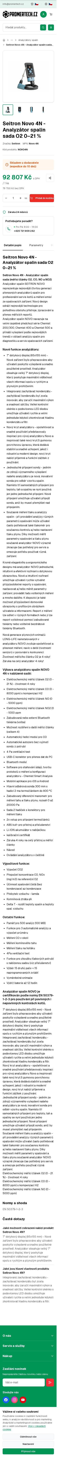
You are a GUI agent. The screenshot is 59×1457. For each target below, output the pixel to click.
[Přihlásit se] (43, 14)
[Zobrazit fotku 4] (43, 109)
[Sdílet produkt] (50, 178)
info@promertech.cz (13, 3)
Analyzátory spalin (28, 40)
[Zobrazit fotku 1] (8, 109)
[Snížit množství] (6, 198)
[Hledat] (43, 27)
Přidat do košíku (44, 198)
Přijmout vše (28, 1451)
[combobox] (25, 27)
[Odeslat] (50, 1382)
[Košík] (51, 14)
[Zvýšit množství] (20, 198)
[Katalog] (4, 40)
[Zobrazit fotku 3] (31, 109)
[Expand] (11, 40)
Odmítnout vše (28, 1436)
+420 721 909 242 (24, 230)
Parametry (36, 245)
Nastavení (28, 1444)
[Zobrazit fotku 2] (19, 109)
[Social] (6, 1399)
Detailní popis (12, 245)
